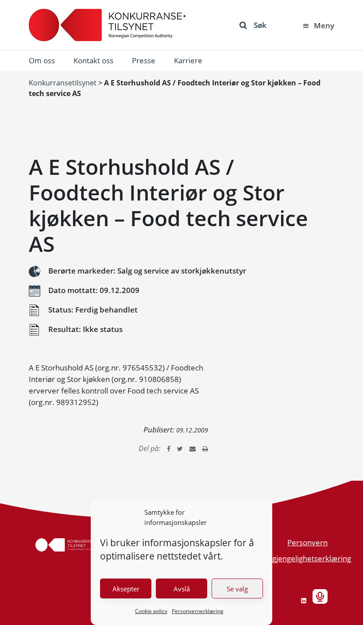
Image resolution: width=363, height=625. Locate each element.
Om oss (42, 60)
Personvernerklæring (198, 611)
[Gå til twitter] (180, 448)
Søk (260, 25)
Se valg (237, 588)
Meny (324, 25)
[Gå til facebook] (168, 448)
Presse (143, 60)
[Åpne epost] (192, 448)
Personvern (307, 542)
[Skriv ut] (205, 448)
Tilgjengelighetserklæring (308, 558)
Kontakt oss (93, 60)
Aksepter (125, 588)
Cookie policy (151, 611)
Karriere (188, 60)
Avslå (182, 588)
